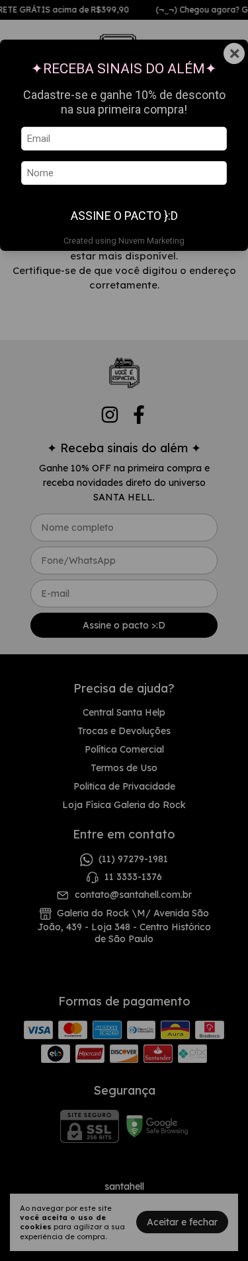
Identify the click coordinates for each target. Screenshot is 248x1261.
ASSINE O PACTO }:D (124, 215)
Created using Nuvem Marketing (124, 241)
